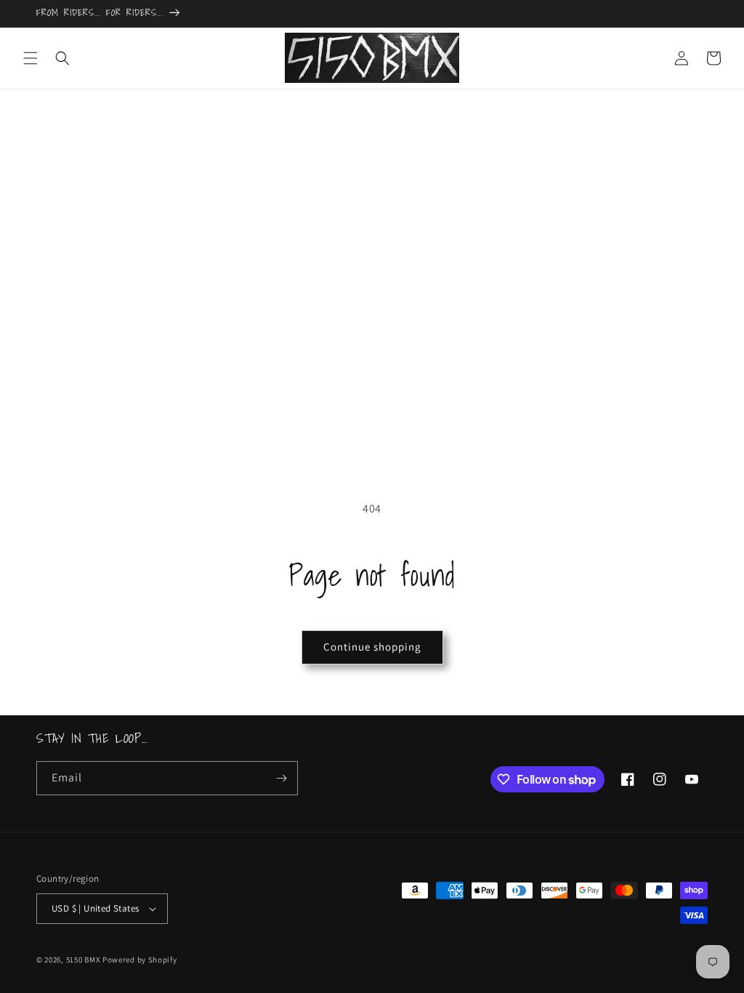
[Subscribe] (281, 778)
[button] (30, 58)
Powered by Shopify (139, 959)
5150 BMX (83, 959)
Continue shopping (372, 647)
